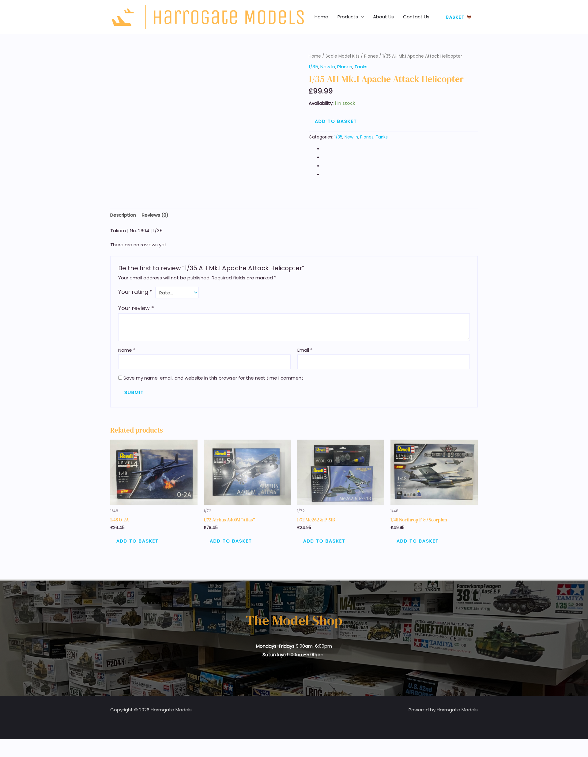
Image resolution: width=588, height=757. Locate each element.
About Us (383, 16)
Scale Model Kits (343, 56)
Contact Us (416, 16)
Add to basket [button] (137, 541)
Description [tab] (123, 215)
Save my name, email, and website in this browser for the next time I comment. (213, 378)
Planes (371, 56)
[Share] (33, 745)
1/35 (313, 66)
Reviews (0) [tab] (155, 215)
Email (304, 350)
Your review (136, 308)
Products (347, 16)
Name (126, 350)
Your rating (135, 292)
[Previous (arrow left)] (6, 754)
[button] (459, 17)
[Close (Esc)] (46, 745)
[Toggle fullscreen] (19, 745)
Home (321, 16)
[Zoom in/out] (6, 745)
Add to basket (336, 121)
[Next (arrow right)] (19, 754)
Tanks (361, 66)
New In (327, 66)
